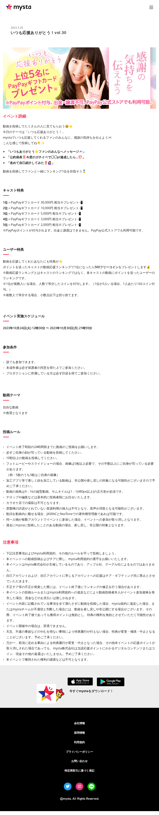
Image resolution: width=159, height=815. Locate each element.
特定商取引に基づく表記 (79, 770)
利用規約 (79, 742)
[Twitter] (68, 786)
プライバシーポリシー (79, 751)
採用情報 (79, 732)
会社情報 (79, 723)
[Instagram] (79, 786)
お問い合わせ (79, 761)
